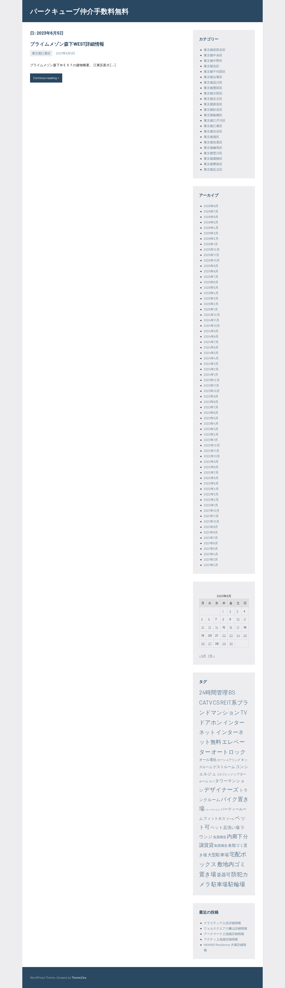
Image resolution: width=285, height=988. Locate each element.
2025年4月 (211, 293)
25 (245, 635)
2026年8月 (211, 206)
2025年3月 (211, 298)
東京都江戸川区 (214, 120)
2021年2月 (211, 565)
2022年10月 (212, 456)
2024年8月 (211, 336)
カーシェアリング (228, 759)
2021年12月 (211, 510)
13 (209, 627)
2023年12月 (212, 380)
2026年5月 (211, 222)
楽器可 (224, 874)
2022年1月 (211, 505)
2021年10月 (211, 521)
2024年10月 (212, 325)
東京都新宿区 (213, 104)
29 (224, 643)
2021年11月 (211, 516)
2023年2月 (211, 434)
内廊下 (235, 836)
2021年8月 (211, 532)
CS (216, 702)
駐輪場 (236, 884)
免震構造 (219, 837)
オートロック (228, 751)
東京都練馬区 (213, 147)
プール (230, 818)
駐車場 (219, 884)
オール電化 (208, 759)
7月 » (211, 656)
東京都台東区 (213, 77)
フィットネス (214, 818)
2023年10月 (212, 391)
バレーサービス (212, 809)
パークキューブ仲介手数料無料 (79, 11)
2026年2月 (211, 238)
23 (231, 635)
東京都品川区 (213, 82)
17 (238, 627)
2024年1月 (211, 374)
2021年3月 (211, 559)
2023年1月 (211, 440)
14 (216, 627)
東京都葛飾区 (213, 158)
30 (231, 643)
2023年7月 (211, 407)
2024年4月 (211, 358)
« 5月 (202, 656)
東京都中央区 (213, 55)
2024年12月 (212, 314)
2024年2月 (211, 369)
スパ (211, 781)
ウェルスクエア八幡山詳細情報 (225, 928)
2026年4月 (211, 227)
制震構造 (220, 845)
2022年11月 (211, 450)
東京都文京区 (213, 98)
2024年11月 (211, 320)
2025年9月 (211, 265)
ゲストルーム (224, 766)
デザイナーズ (221, 789)
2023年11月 (211, 385)
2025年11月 (211, 255)
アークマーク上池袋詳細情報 (224, 934)
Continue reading (45, 78)
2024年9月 (211, 331)
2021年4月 (211, 554)
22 (224, 635)
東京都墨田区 (213, 88)
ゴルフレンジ (225, 774)
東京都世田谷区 (214, 49)
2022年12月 (212, 445)
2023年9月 (211, 396)
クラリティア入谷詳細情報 (222, 923)
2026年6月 (211, 217)
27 (210, 643)
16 (230, 627)
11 (245, 619)
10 (238, 619)
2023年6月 (211, 412)
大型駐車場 (218, 854)
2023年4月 (211, 423)
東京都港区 (211, 137)
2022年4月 (211, 489)
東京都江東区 (41, 53)
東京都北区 (211, 66)
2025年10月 (212, 260)
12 (202, 627)
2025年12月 (212, 249)
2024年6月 (211, 347)
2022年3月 (211, 494)
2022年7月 (211, 472)
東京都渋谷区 (213, 131)
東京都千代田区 (214, 71)
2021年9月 (211, 527)
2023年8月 (211, 401)
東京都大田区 (213, 93)
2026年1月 (211, 244)
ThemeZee (79, 977)
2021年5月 (211, 548)
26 (203, 643)
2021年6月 (211, 543)
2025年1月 (211, 309)
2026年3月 (211, 233)
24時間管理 (213, 692)
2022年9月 (211, 461)
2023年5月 (211, 418)
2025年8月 (211, 271)
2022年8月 (211, 467)
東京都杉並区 (213, 109)
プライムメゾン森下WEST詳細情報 (67, 44)
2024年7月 (211, 342)
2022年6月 (211, 478)
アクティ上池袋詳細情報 (221, 939)
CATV (205, 702)
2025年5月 (211, 287)
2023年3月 (211, 429)
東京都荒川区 (213, 153)
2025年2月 (211, 304)
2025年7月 (211, 276)
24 (238, 635)
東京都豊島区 (213, 164)
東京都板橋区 (213, 115)
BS (231, 692)
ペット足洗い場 (225, 827)
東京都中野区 (213, 60)
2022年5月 (211, 483)
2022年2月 (211, 499)
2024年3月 (211, 363)
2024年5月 (211, 353)
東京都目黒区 (213, 142)
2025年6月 (211, 282)
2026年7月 (211, 211)
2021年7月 (211, 537)
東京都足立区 (213, 169)
